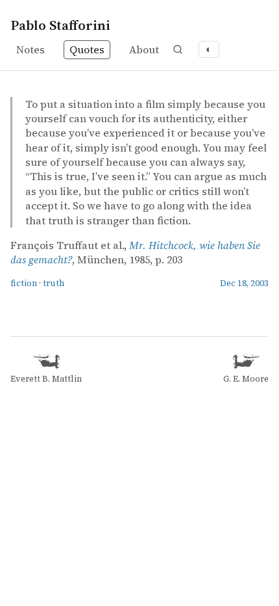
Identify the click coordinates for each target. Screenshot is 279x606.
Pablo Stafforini (60, 25)
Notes (30, 49)
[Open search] (178, 49)
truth (53, 283)
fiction (23, 283)
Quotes (86, 49)
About (144, 49)
